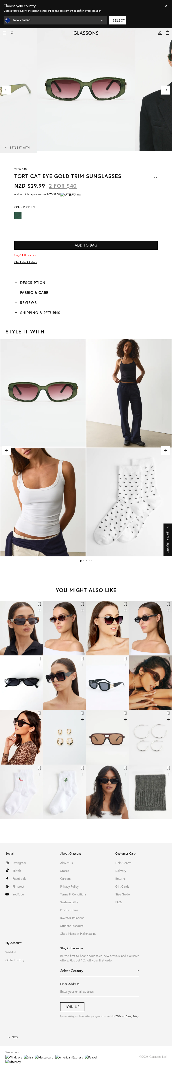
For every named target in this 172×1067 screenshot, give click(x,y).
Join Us (72, 1006)
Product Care (69, 910)
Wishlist (10, 952)
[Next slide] (165, 90)
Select (119, 20)
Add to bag (86, 245)
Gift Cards (122, 886)
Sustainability (69, 902)
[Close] (166, 6)
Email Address (69, 984)
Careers (65, 878)
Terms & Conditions (73, 894)
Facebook (19, 878)
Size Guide (122, 894)
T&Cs (118, 1016)
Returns (120, 878)
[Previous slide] (6, 90)
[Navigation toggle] (4, 33)
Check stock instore (25, 262)
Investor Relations (72, 918)
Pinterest (18, 886)
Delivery (120, 871)
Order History (14, 960)
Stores (64, 871)
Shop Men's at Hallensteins (78, 933)
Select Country (71, 970)
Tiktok (17, 871)
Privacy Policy (132, 1016)
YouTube (18, 894)
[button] (81, 561)
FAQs (119, 902)
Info (79, 194)
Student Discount (71, 926)
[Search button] (12, 33)
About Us (66, 863)
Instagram (19, 863)
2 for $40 (63, 185)
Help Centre (123, 863)
